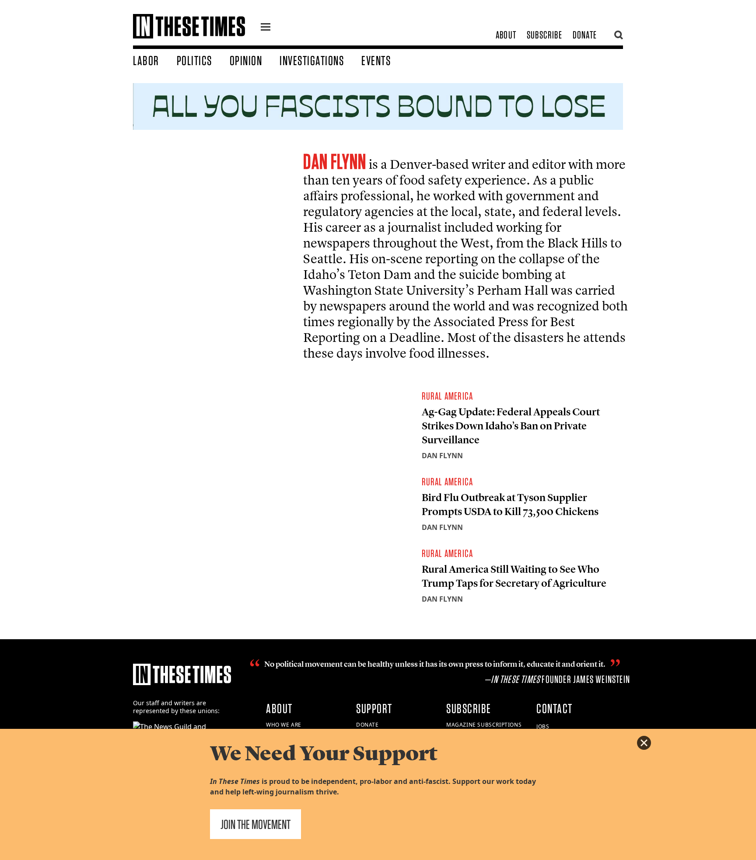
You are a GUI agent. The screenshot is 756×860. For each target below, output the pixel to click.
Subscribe (544, 34)
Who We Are (283, 724)
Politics (194, 60)
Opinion (246, 60)
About (506, 34)
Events (376, 60)
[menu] (265, 28)
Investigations (312, 60)
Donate (585, 34)
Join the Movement (255, 824)
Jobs (542, 726)
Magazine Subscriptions (484, 724)
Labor (146, 60)
